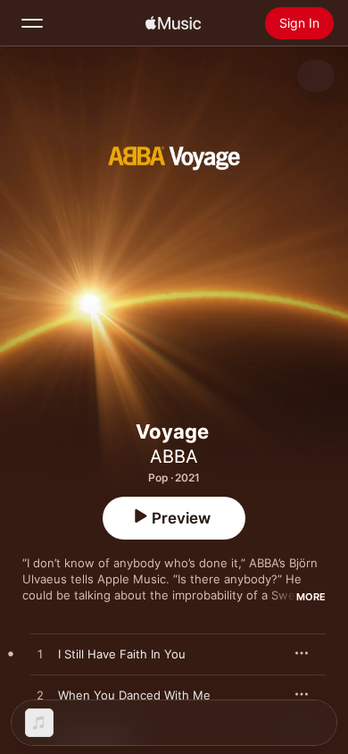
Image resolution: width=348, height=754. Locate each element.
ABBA (174, 456)
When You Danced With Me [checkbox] (134, 695)
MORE (311, 597)
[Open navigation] (32, 23)
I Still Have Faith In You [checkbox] (122, 654)
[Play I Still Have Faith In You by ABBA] (40, 655)
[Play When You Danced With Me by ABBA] (40, 696)
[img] (173, 23)
